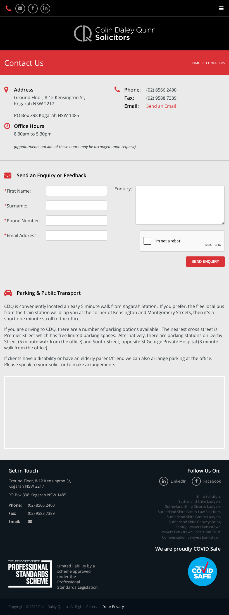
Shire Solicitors (208, 496)
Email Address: (22, 235)
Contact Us (215, 63)
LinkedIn (179, 481)
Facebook (211, 481)
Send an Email (161, 106)
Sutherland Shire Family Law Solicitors (189, 511)
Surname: (17, 206)
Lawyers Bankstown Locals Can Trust (190, 531)
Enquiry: (123, 189)
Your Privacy (113, 606)
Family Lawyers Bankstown (198, 526)
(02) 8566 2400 (161, 90)
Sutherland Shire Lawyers (199, 501)
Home (195, 63)
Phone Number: (23, 221)
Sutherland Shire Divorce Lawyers (193, 506)
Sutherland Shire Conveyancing (195, 521)
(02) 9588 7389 (161, 98)
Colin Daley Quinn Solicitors (115, 33)
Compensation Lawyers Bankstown (191, 537)
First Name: (19, 191)
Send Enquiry (205, 261)
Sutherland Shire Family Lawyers (194, 516)
